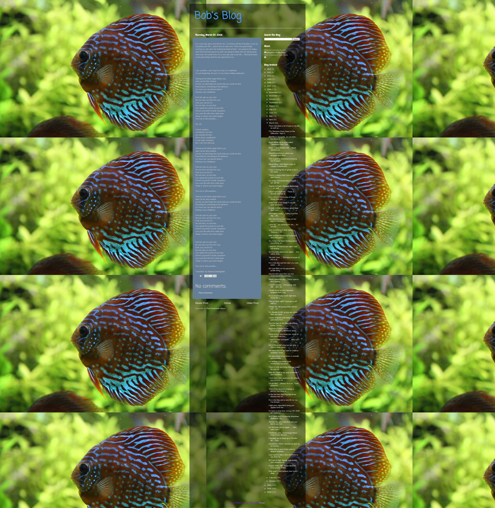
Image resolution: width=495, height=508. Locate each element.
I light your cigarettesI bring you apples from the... (281, 406)
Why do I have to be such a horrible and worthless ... (283, 374)
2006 (269, 89)
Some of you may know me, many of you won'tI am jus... (283, 335)
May (271, 116)
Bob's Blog (218, 16)
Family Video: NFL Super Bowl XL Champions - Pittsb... (282, 467)
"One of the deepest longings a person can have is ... (281, 390)
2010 (269, 76)
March (272, 123)
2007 (269, 86)
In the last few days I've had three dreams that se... (282, 395)
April (271, 120)
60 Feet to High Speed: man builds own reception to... (283, 461)
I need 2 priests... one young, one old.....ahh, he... (282, 286)
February (273, 478)
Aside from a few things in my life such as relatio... (282, 204)
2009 (269, 79)
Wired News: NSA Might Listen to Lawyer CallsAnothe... (282, 165)
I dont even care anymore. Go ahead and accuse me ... (284, 379)
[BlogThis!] (208, 276)
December (273, 92)
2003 (269, 492)
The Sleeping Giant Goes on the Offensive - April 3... (282, 132)
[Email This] (205, 276)
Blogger (262, 503)
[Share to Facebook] (213, 276)
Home (227, 303)
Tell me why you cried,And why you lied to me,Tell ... (283, 423)
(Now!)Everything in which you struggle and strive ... (281, 154)
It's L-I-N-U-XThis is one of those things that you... (282, 198)
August (272, 106)
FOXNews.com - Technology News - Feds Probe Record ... (283, 434)
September (274, 103)
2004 (269, 489)
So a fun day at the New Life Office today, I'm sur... (283, 324)
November (273, 96)
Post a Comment (205, 293)
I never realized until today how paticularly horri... (281, 319)
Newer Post (201, 303)
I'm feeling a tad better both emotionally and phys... (280, 363)
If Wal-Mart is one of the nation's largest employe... (282, 450)
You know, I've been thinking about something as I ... (283, 242)
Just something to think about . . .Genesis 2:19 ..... (282, 231)
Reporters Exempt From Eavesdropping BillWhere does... (283, 330)
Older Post (252, 303)
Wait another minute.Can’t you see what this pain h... (283, 237)
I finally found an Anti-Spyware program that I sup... (281, 291)
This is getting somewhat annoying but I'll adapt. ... (283, 160)
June (271, 113)
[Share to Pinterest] (215, 276)
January (272, 481)
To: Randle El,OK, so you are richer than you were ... (283, 313)
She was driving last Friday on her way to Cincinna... (282, 220)
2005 (269, 485)
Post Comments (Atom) (216, 308)
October (272, 99)
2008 (269, 83)
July (271, 109)
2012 (269, 69)
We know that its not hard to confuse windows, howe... (283, 352)
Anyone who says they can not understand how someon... (281, 275)
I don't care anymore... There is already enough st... (281, 193)
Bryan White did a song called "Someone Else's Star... (281, 143)
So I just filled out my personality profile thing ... (282, 269)
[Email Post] (201, 276)
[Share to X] (210, 276)
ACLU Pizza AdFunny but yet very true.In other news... (282, 346)
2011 (269, 73)
